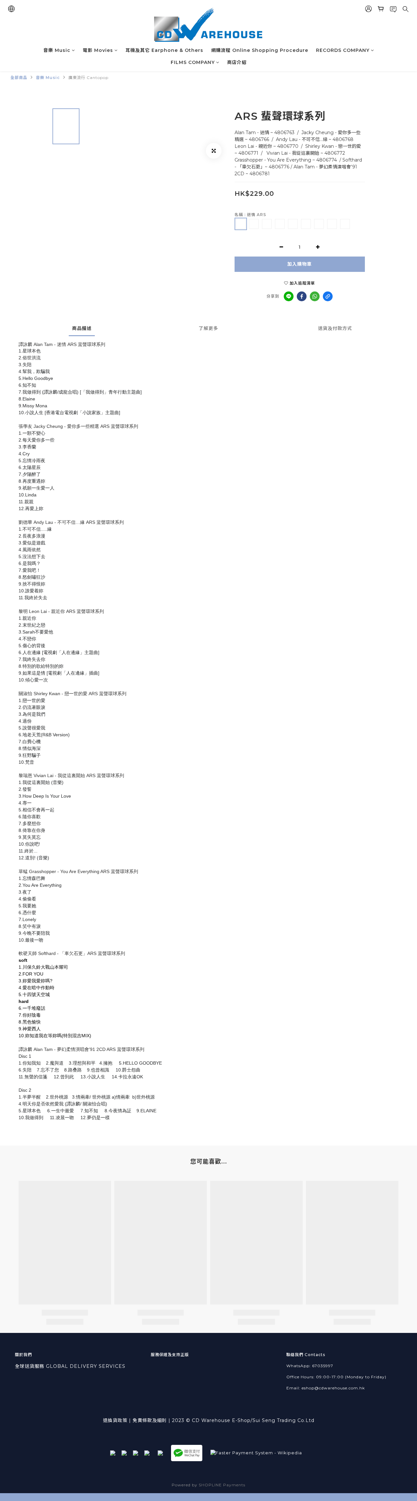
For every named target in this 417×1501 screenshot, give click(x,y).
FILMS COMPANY (193, 62)
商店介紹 (237, 62)
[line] (289, 296)
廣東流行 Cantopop (88, 77)
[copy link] (328, 296)
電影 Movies (98, 50)
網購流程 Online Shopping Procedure (259, 50)
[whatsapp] (315, 296)
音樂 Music (56, 50)
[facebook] (302, 296)
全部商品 (18, 77)
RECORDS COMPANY (342, 50)
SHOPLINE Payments (222, 1484)
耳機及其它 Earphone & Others (164, 50)
